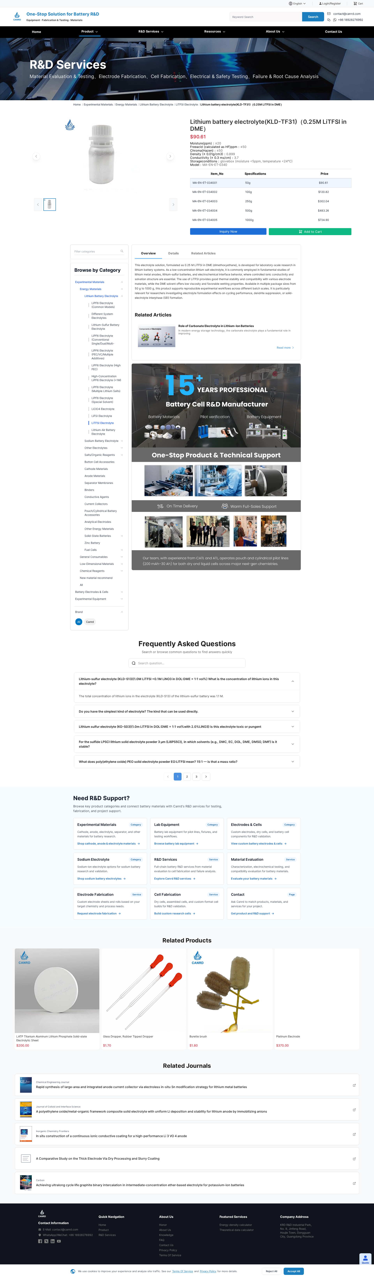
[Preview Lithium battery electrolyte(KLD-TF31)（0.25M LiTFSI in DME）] (103, 156)
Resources (213, 31)
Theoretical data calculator (237, 1229)
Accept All (294, 1271)
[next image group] (173, 204)
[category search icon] (122, 251)
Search (313, 17)
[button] (363, 1260)
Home (36, 32)
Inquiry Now (228, 231)
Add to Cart (313, 232)
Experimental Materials (98, 104)
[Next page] (206, 777)
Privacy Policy (208, 1271)
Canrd (90, 621)
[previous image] (36, 156)
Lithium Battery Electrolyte (156, 104)
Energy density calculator (236, 1224)
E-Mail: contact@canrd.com (60, 1229)
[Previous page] (168, 777)
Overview (148, 253)
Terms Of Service (182, 1271)
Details (173, 253)
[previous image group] (38, 204)
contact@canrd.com (347, 13)
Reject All (271, 1271)
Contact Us (333, 31)
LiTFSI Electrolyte (187, 104)
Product (87, 31)
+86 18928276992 (350, 19)
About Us (273, 31)
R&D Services (149, 31)
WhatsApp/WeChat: (68, 1235)
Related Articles (203, 253)
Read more (284, 347)
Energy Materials (126, 104)
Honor (163, 1224)
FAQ (161, 1240)
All (78, 621)
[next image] (170, 156)
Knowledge (166, 1235)
